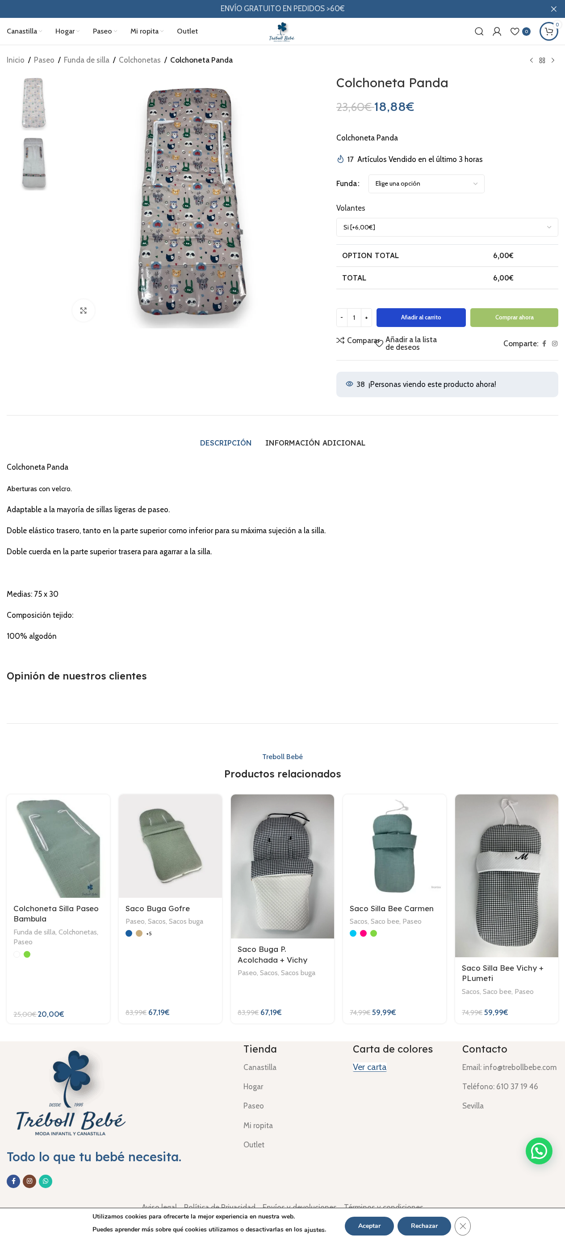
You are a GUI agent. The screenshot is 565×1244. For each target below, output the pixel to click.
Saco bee (385, 921)
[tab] (226, 442)
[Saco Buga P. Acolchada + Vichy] (282, 866)
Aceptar (369, 1226)
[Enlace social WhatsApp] (45, 1181)
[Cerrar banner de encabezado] (554, 9)
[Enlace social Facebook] (544, 344)
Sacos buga (186, 921)
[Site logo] (282, 30)
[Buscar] (479, 31)
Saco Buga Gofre (158, 908)
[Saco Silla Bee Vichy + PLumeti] (506, 875)
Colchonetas (140, 59)
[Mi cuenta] (497, 31)
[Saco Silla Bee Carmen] (394, 846)
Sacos (157, 921)
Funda (346, 183)
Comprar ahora (514, 317)
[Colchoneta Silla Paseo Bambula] (58, 846)
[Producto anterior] (531, 60)
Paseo (44, 59)
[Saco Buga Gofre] (170, 846)
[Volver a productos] (542, 60)
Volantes (350, 208)
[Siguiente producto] (553, 60)
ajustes (314, 1230)
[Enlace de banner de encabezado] (282, 9)
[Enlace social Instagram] (554, 344)
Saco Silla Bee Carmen (392, 908)
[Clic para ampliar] (83, 310)
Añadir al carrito (421, 317)
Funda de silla (86, 59)
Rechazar (424, 1226)
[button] (539, 1151)
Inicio (16, 59)
